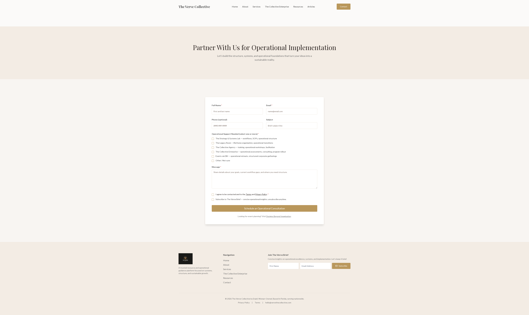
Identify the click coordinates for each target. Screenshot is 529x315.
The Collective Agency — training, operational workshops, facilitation (245, 147)
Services (257, 6)
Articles (311, 6)
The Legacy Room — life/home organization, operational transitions (244, 143)
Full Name (217, 105)
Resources (298, 6)
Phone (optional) (219, 119)
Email (269, 105)
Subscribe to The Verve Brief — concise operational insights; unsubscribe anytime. (251, 199)
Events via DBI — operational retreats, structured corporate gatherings (246, 156)
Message (216, 167)
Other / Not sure (223, 160)
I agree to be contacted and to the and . (242, 194)
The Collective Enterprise (277, 6)
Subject (269, 119)
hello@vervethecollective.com (278, 302)
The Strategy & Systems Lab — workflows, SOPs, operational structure (246, 138)
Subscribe (343, 266)
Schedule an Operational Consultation (264, 208)
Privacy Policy (261, 194)
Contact (343, 6)
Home (235, 6)
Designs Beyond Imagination (278, 216)
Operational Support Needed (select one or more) (235, 134)
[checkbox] (213, 139)
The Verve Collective (194, 6)
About (245, 6)
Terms (248, 194)
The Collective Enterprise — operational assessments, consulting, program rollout (251, 151)
